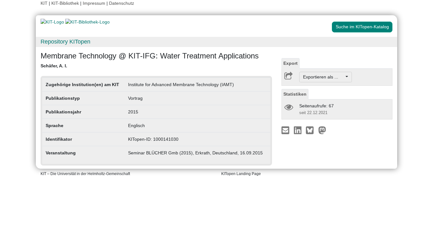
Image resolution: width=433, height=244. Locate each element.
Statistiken (295, 94)
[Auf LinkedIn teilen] (298, 129)
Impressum (94, 3)
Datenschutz (121, 3)
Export (290, 63)
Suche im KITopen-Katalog (362, 26)
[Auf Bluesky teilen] (311, 129)
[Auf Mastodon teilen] (322, 129)
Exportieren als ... (324, 76)
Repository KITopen (65, 41)
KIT (44, 3)
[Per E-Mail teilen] (286, 129)
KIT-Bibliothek (65, 3)
